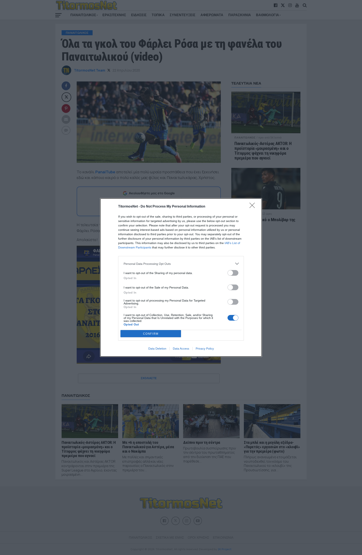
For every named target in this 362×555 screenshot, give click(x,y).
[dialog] (181, 277)
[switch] (233, 273)
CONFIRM (151, 333)
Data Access (181, 348)
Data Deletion (157, 348)
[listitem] (181, 263)
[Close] (253, 207)
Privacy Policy (205, 348)
